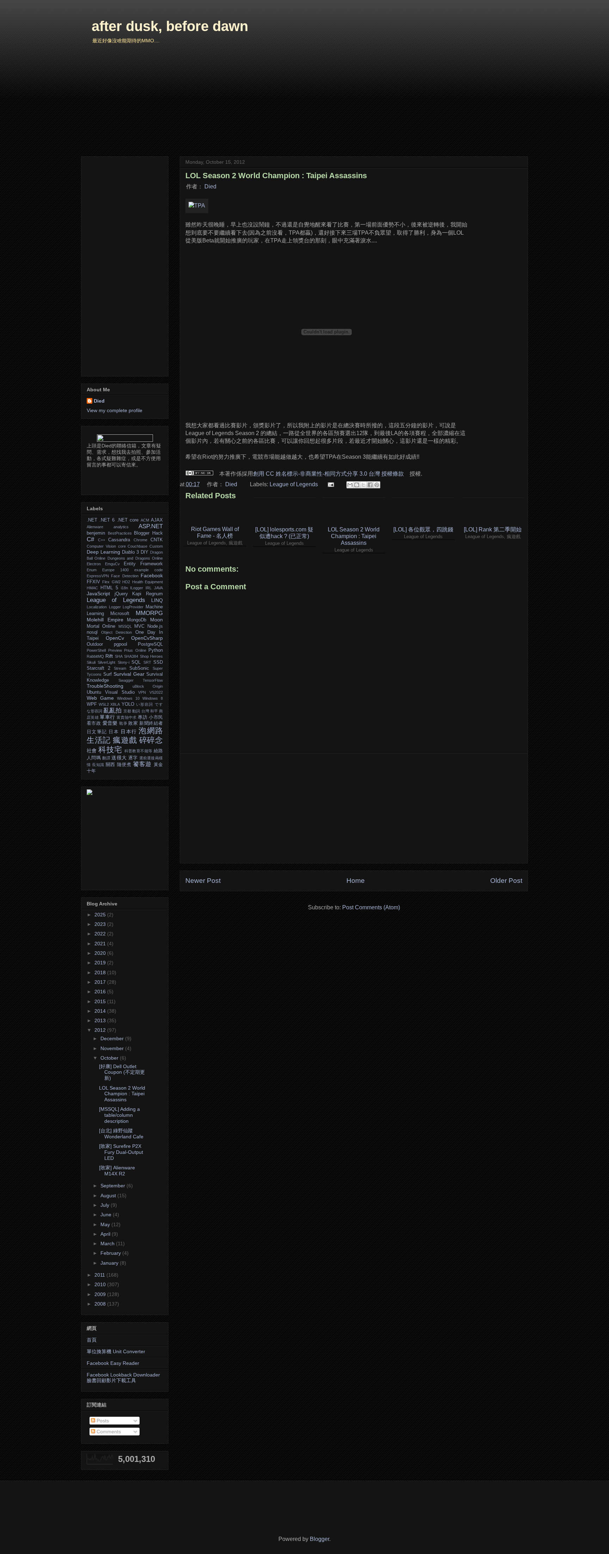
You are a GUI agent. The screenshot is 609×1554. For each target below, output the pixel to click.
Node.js (155, 626)
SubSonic (139, 668)
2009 (100, 1294)
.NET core (128, 520)
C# (90, 539)
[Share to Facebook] (370, 484)
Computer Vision (101, 546)
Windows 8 (152, 698)
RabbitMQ (95, 656)
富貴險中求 (127, 717)
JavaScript (98, 593)
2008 (100, 1304)
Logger (115, 607)
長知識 (98, 765)
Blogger (319, 1539)
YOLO (128, 704)
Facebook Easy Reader (113, 1363)
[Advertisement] (353, 808)
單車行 (107, 717)
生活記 (99, 740)
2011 (100, 1275)
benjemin (96, 533)
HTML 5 (109, 587)
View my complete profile (114, 410)
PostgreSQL (150, 644)
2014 (100, 1011)
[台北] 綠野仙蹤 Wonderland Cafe (121, 1133)
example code (148, 570)
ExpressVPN (98, 576)
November (112, 1048)
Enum (92, 570)
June (106, 1214)
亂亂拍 (113, 710)
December (112, 1038)
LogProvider (133, 607)
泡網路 (151, 730)
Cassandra (119, 539)
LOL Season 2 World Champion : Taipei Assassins (354, 536)
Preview (115, 650)
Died (210, 186)
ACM (145, 520)
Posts (102, 1420)
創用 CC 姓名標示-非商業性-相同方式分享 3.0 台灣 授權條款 (328, 474)
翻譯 (106, 758)
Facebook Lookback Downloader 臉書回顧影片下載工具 (123, 1378)
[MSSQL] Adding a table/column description (119, 1115)
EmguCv (112, 564)
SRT (147, 662)
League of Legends (294, 484)
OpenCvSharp (147, 638)
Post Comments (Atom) (371, 907)
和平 (154, 711)
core (122, 546)
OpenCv (115, 638)
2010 (100, 1284)
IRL (149, 588)
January (110, 1263)
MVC (139, 626)
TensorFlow (153, 680)
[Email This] (349, 484)
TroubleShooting (105, 686)
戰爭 (123, 723)
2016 (100, 991)
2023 (100, 924)
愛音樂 (110, 723)
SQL (136, 662)
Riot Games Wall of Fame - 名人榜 (215, 532)
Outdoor (95, 644)
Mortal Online (101, 626)
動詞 (136, 711)
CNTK (156, 539)
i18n (124, 588)
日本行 (129, 731)
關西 (110, 764)
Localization (97, 607)
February (111, 1253)
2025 (100, 914)
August (108, 1195)
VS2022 (156, 692)
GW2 (116, 582)
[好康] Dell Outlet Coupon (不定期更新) (122, 1072)
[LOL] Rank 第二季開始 (493, 529)
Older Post (506, 880)
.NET (92, 520)
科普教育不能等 (138, 751)
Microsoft (119, 613)
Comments (108, 1431)
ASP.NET (151, 526)
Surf (107, 674)
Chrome (140, 540)
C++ (101, 540)
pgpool (120, 644)
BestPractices (120, 533)
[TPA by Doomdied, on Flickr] (196, 206)
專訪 (142, 717)
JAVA (158, 588)
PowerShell (96, 650)
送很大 (119, 757)
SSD (158, 662)
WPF (92, 704)
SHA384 (131, 656)
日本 (114, 731)
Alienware (95, 527)
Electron (94, 564)
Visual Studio (120, 692)
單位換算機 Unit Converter (116, 1351)
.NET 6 (107, 520)
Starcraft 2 (98, 668)
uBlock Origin (148, 686)
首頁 (92, 1340)
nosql (92, 632)
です (159, 704)
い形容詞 (144, 704)
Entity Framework (143, 563)
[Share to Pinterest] (376, 484)
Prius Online (135, 650)
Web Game (100, 698)
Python (155, 650)
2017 (100, 982)
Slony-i (123, 662)
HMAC (92, 588)
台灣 (145, 711)
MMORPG (149, 613)
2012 (100, 1030)
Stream (120, 668)
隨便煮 (124, 764)
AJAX (157, 520)
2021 (100, 943)
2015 (100, 1001)
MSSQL (125, 626)
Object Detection (116, 632)
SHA (119, 656)
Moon (156, 619)
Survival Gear (128, 674)
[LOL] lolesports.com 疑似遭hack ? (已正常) (284, 532)
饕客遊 (142, 764)
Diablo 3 (130, 552)
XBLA (115, 704)
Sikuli (91, 662)
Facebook (152, 575)
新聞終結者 (151, 723)
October (110, 1058)
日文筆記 (97, 731)
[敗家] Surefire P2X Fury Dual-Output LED (121, 1152)
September (113, 1185)
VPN (142, 692)
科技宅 (110, 749)
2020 (100, 953)
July (105, 1205)
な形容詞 (94, 711)
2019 (100, 962)
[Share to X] (363, 484)
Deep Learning (103, 552)
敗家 (133, 723)
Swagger (126, 680)
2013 (100, 1020)
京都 (127, 711)
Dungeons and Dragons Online (135, 558)
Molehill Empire (105, 619)
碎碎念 (151, 740)
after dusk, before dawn (170, 26)
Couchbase (137, 546)
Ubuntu (94, 692)
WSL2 (104, 704)
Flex (106, 582)
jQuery (121, 593)
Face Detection (124, 576)
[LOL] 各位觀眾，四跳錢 (423, 529)
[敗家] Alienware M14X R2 (117, 1170)
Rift (109, 656)
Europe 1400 (115, 570)
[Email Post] (330, 484)
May (105, 1224)
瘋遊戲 (125, 740)
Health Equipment (147, 582)
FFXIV (93, 581)
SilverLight (106, 662)
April (106, 1234)
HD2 (126, 582)
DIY (144, 552)
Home (355, 880)
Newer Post (203, 880)
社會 (92, 750)
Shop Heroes (151, 656)
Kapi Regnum (147, 593)
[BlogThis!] (356, 484)
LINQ (157, 600)
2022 (100, 933)
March (108, 1243)
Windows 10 (128, 698)
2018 (100, 972)
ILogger (136, 588)
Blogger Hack (148, 533)
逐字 (133, 757)
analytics (121, 527)
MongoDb (136, 620)
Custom (156, 546)
